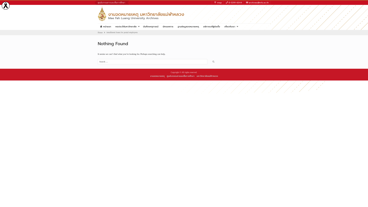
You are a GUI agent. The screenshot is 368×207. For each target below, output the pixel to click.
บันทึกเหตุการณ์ (150, 26)
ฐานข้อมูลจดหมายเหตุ (188, 26)
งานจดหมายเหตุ (157, 76)
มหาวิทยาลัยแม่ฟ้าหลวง (207, 76)
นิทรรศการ (168, 26)
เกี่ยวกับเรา (229, 26)
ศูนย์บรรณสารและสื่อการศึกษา (111, 3)
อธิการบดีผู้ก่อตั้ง (211, 26)
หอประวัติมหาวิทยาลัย (126, 26)
